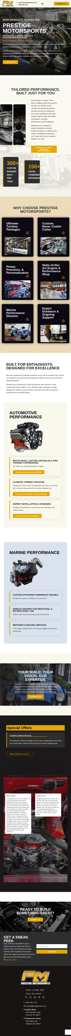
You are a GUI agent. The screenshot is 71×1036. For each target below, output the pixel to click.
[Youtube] (35, 997)
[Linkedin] (39, 997)
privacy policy (11, 960)
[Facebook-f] (26, 997)
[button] (42, 3)
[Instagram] (30, 997)
